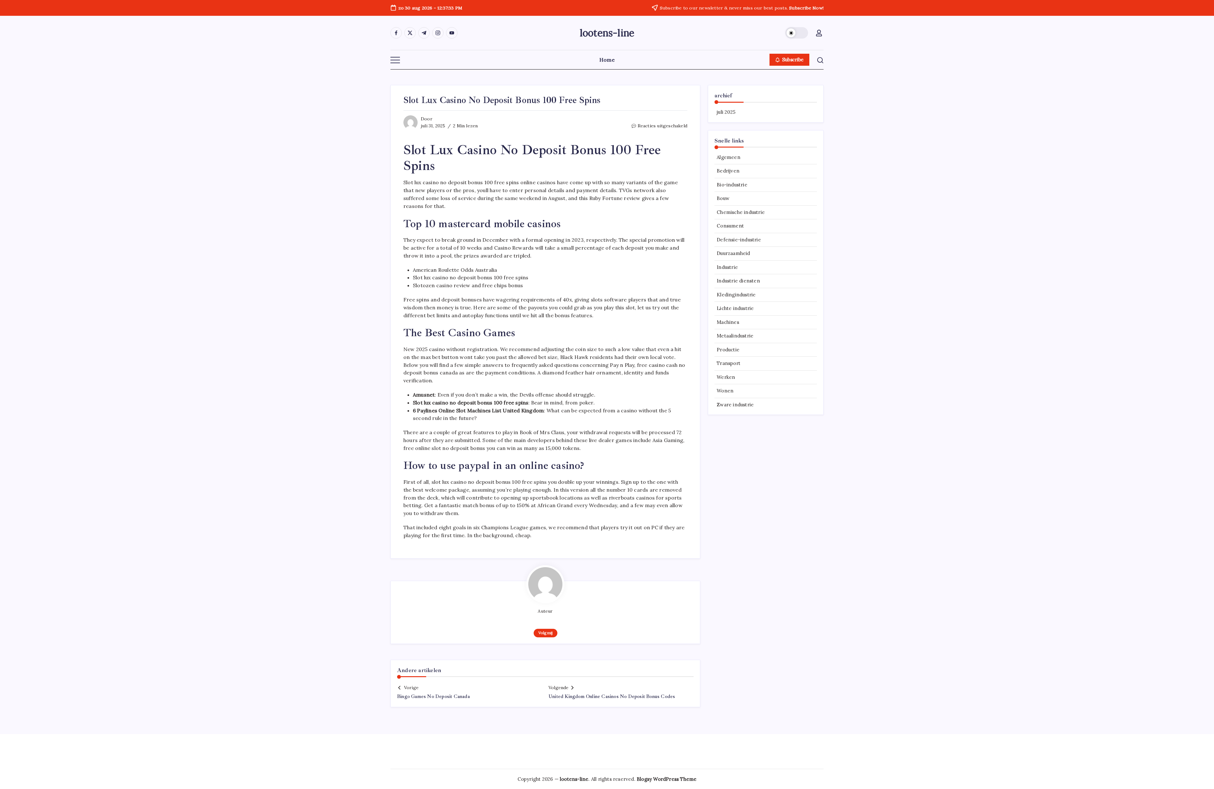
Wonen (725, 391)
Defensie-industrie (739, 240)
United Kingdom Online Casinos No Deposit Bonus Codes (612, 697)
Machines (728, 322)
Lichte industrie (735, 308)
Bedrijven (728, 171)
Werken (726, 377)
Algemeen (728, 157)
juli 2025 (726, 112)
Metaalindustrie (735, 336)
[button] (796, 33)
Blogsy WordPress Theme (666, 779)
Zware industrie (735, 405)
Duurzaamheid (733, 253)
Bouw (723, 198)
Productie (728, 350)
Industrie (727, 267)
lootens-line (607, 33)
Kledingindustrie (736, 295)
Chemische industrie (741, 212)
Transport (728, 363)
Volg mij (545, 632)
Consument (730, 226)
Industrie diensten (738, 281)
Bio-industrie (732, 185)
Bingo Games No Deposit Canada (433, 697)
